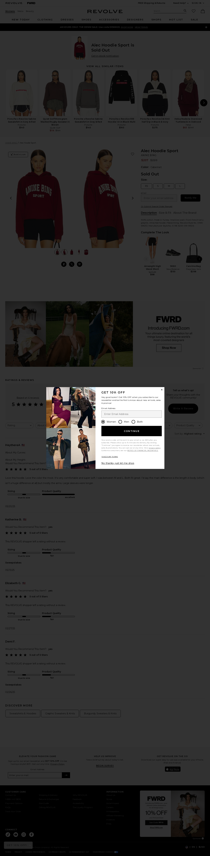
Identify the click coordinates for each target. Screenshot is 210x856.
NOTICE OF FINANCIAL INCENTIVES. (142, 450)
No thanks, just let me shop (117, 463)
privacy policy (154, 448)
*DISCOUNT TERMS (109, 457)
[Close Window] (161, 389)
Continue (132, 431)
